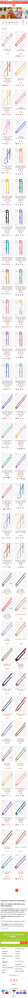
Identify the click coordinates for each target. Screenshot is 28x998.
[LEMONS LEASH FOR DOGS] (20, 754)
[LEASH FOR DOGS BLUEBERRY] (20, 127)
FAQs (3, 958)
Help (4, 948)
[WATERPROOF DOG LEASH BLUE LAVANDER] (7, 401)
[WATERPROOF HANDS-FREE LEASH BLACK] (7, 217)
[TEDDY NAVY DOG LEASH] (7, 679)
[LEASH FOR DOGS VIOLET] (20, 862)
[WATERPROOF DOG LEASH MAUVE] (20, 401)
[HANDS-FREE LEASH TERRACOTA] (7, 550)
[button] (12, 38)
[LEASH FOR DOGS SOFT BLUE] (7, 862)
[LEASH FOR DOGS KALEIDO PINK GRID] (7, 604)
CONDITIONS (20, 961)
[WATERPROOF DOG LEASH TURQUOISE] (7, 431)
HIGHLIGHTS (20, 948)
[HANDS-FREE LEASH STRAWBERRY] (7, 127)
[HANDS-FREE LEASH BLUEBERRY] (7, 156)
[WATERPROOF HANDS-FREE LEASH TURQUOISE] (20, 371)
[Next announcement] (23, 2)
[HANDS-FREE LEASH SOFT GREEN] (20, 550)
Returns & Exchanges (7, 956)
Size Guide (5, 951)
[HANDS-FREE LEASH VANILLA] (7, 98)
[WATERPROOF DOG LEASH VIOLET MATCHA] (20, 461)
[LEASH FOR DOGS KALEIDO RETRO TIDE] (7, 579)
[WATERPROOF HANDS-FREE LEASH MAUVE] (20, 339)
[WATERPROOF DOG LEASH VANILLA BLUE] (20, 431)
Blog (3, 972)
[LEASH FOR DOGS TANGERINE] (20, 39)
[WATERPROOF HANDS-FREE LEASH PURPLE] (20, 217)
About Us (4, 965)
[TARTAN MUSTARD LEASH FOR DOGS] (20, 729)
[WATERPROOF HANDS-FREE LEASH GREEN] (20, 186)
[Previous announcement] (5, 2)
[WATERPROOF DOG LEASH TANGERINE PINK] (7, 491)
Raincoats (17, 956)
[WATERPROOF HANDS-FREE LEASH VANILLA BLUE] (20, 307)
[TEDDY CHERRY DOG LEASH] (20, 654)
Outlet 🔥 (17, 958)
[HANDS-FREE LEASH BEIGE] (20, 521)
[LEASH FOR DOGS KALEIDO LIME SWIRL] (20, 579)
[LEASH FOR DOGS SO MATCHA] (7, 654)
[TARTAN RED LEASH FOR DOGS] (20, 704)
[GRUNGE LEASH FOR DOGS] (7, 837)
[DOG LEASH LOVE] (20, 629)
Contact (4, 970)
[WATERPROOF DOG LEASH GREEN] (20, 808)
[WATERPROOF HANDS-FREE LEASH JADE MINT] (20, 277)
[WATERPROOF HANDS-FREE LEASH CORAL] (20, 156)
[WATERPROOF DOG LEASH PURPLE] (7, 808)
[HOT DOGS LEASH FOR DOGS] (20, 837)
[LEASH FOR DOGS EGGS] (20, 604)
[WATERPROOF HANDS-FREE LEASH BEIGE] (7, 277)
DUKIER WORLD (5, 962)
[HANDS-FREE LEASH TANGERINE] (7, 68)
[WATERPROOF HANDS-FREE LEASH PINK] (20, 247)
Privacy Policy (18, 968)
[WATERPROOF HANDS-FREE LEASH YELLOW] (7, 186)
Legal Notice (18, 964)
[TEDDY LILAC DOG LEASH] (20, 679)
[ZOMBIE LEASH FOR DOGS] (7, 754)
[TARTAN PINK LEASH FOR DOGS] (7, 704)
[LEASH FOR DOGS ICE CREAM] (7, 39)
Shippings (4, 953)
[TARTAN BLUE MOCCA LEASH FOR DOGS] (7, 729)
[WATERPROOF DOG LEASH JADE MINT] (7, 461)
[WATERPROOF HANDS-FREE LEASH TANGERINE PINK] (7, 307)
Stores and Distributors (7, 967)
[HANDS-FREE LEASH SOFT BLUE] (20, 491)
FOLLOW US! (14, 975)
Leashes (17, 953)
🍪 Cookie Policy (19, 971)
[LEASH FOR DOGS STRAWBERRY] (20, 98)
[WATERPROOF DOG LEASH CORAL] (20, 779)
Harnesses (17, 951)
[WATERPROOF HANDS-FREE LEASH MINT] (7, 247)
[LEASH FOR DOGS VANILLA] (20, 68)
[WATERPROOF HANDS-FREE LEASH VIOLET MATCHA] (7, 339)
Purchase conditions (20, 966)
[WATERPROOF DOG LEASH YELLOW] (7, 779)
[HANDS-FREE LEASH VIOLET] (7, 521)
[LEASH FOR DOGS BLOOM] (7, 629)
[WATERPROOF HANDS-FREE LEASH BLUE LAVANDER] (7, 371)
